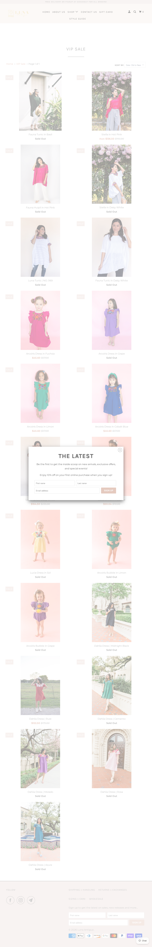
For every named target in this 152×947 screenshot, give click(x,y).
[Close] (120, 449)
